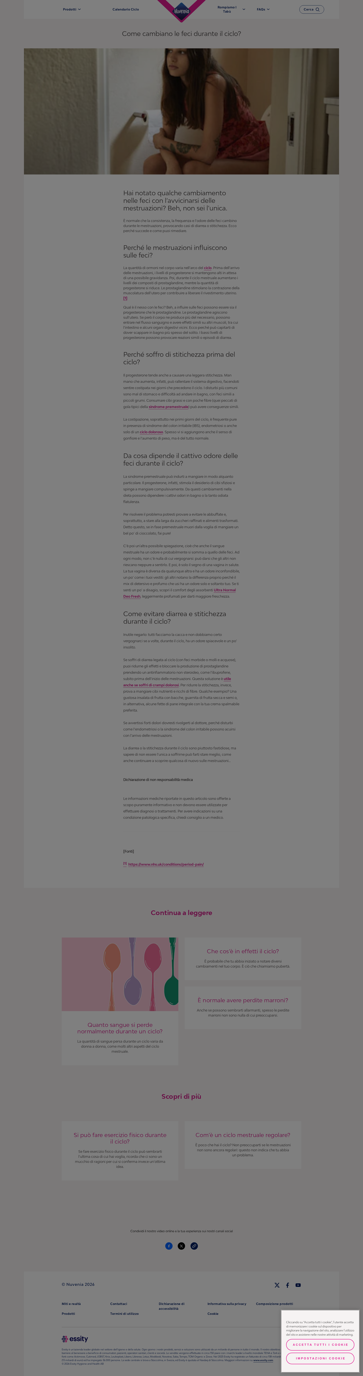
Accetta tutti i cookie (321, 1344)
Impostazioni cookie (321, 1358)
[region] (320, 1341)
